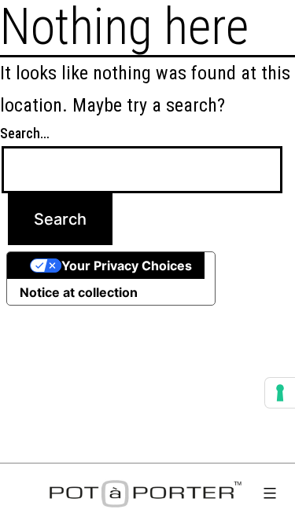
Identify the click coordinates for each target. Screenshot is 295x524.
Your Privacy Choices (126, 265)
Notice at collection (79, 292)
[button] (269, 495)
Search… (25, 133)
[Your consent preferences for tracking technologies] (280, 393)
